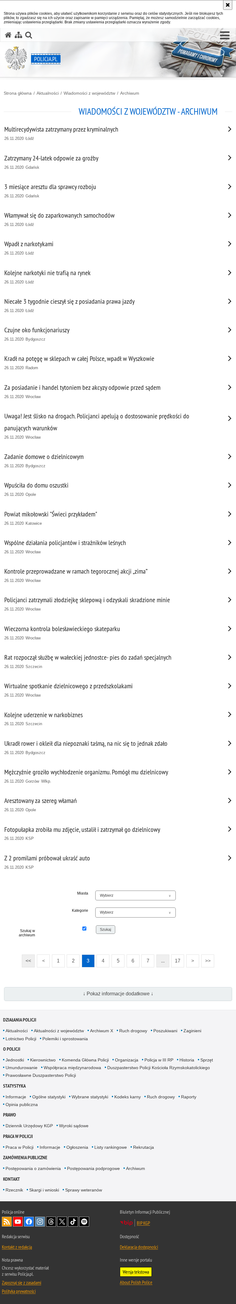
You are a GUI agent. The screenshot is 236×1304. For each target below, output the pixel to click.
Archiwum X (101, 1030)
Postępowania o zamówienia (33, 1168)
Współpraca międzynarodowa (72, 1067)
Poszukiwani (165, 1030)
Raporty (188, 1096)
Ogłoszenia (77, 1147)
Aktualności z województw (59, 1030)
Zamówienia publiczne (25, 1157)
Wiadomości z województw (89, 93)
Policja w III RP (158, 1059)
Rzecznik (14, 1189)
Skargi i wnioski (44, 1189)
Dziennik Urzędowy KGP (29, 1125)
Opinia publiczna (22, 1104)
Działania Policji (19, 1020)
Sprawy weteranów (83, 1189)
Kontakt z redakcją (17, 1247)
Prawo (9, 1115)
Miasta (82, 893)
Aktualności (48, 93)
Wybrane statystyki (90, 1096)
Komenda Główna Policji (85, 1059)
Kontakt (11, 1179)
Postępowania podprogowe (93, 1168)
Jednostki (15, 1059)
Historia (186, 1059)
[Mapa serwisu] (18, 35)
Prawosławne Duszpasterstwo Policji (41, 1075)
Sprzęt (206, 1059)
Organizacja (126, 1059)
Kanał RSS (7, 1222)
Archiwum (129, 93)
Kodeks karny (127, 1096)
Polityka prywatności (19, 1291)
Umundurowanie (21, 1067)
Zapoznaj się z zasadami (21, 1282)
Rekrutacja (143, 1147)
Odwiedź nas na (18, 1222)
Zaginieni (192, 1030)
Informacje (16, 1096)
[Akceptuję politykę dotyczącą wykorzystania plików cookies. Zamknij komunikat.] (227, 5)
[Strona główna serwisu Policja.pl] (8, 35)
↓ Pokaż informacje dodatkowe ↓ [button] (118, 993)
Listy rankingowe (110, 1147)
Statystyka (14, 1086)
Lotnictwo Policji (21, 1038)
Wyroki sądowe (73, 1125)
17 (175, 958)
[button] (225, 35)
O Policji (11, 1049)
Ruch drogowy (133, 1030)
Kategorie (80, 910)
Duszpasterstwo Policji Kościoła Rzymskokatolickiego (158, 1067)
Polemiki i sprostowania (65, 1038)
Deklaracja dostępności (139, 1247)
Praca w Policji (18, 1136)
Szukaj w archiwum (27, 933)
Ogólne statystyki (48, 1096)
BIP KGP (143, 1223)
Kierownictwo (43, 1059)
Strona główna (18, 93)
